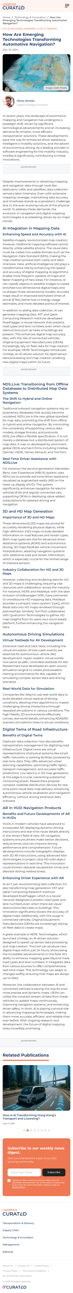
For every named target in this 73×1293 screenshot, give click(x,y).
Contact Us (23, 1265)
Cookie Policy (41, 1265)
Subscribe (53, 1172)
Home (6, 17)
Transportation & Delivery (18, 1223)
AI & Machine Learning (20, 28)
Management (11, 1244)
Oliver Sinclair (26, 100)
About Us (8, 1265)
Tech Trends (48, 28)
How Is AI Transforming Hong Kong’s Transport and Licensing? (29, 1117)
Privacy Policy (10, 1270)
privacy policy (18, 1187)
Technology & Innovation (30, 17)
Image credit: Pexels (56, 87)
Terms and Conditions (34, 1270)
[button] (24, 1130)
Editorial (8, 1251)
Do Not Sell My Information (17, 1275)
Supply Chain (11, 1230)
